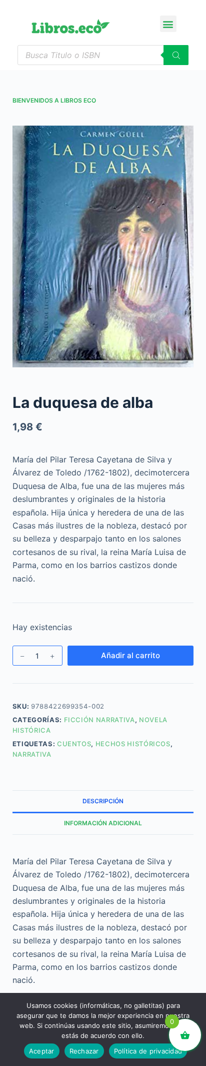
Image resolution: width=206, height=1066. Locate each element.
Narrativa (32, 754)
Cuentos (74, 744)
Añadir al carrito (130, 655)
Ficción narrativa (99, 720)
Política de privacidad (148, 1051)
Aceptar (41, 1051)
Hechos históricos (133, 744)
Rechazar (84, 1051)
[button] (168, 24)
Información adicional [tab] (103, 823)
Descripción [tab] (103, 801)
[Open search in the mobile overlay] (103, 55)
